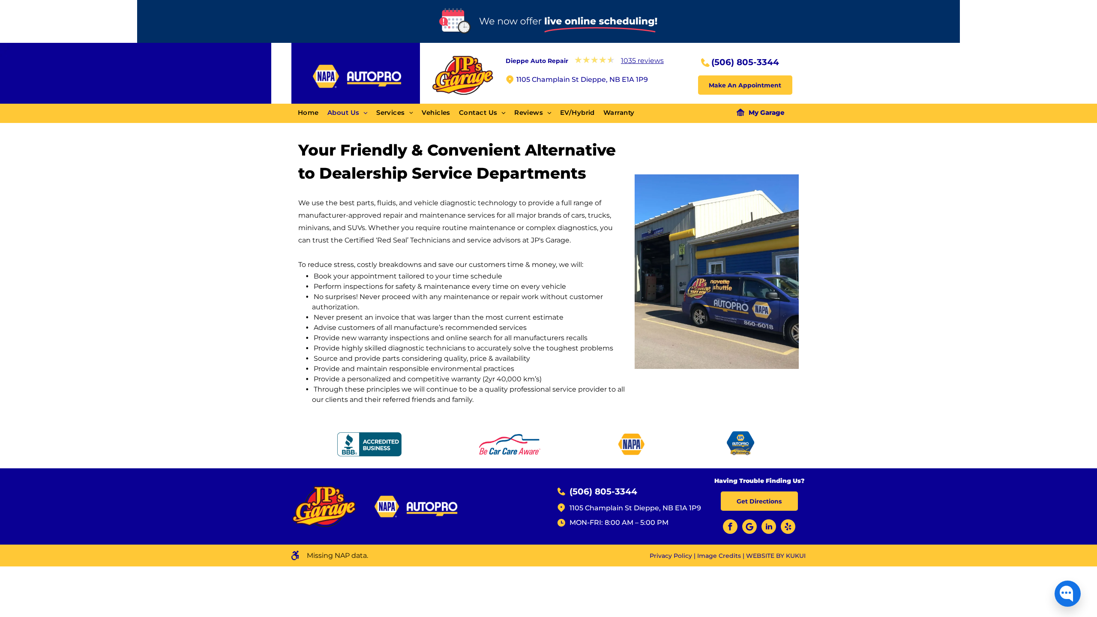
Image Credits (719, 556)
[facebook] (730, 527)
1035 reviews (642, 61)
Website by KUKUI (776, 556)
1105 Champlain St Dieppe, (615, 508)
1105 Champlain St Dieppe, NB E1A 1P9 (582, 79)
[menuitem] (312, 113)
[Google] (749, 527)
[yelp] (788, 527)
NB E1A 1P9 (681, 508)
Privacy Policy (671, 556)
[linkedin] (768, 527)
